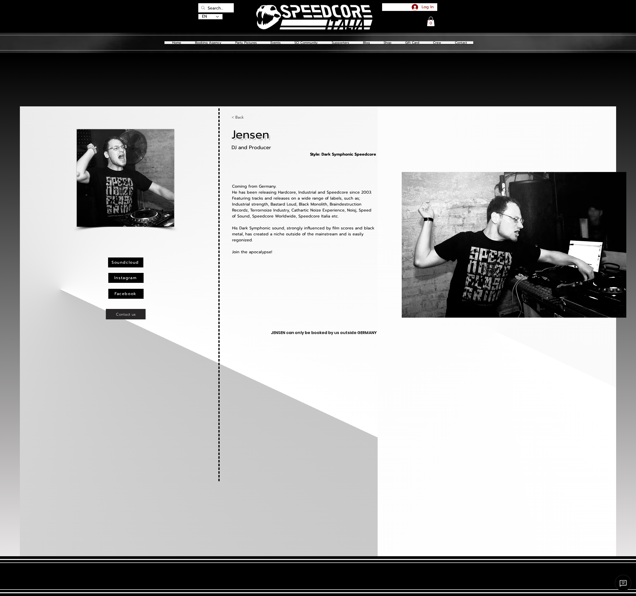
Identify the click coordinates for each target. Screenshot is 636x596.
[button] (246, 42)
